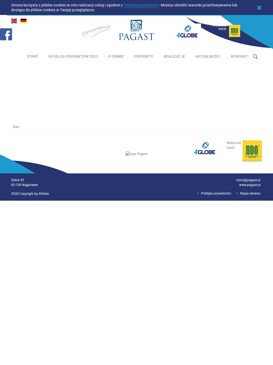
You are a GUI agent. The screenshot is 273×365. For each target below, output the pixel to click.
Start (16, 127)
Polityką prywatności (141, 4)
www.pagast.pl (249, 185)
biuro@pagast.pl (248, 180)
